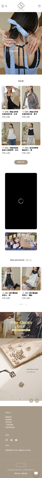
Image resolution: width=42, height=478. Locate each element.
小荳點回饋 (9, 425)
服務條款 (25, 473)
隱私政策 (17, 473)
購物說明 (8, 417)
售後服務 (8, 420)
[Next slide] (37, 401)
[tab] (20, 399)
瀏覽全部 (21, 162)
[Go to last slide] (31, 401)
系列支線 (8, 422)
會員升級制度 (10, 428)
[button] (2, 6)
